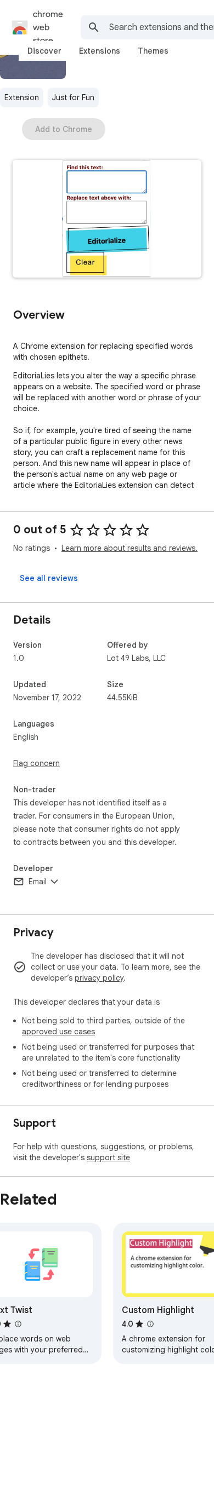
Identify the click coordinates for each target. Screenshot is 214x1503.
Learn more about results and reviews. (129, 548)
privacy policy (99, 978)
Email (38, 881)
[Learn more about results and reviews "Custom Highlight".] (150, 1324)
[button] (107, 220)
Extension (21, 97)
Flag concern (36, 763)
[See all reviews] (49, 578)
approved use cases (58, 1031)
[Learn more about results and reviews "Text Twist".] (18, 1324)
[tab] (44, 51)
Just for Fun (73, 97)
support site (108, 1157)
